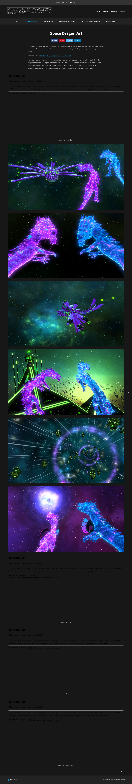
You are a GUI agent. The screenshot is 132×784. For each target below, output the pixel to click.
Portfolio (105, 11)
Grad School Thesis (67, 21)
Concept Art (111, 21)
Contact (122, 11)
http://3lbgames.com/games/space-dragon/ (55, 56)
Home (98, 11)
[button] (124, 772)
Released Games (30, 21)
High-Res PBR (48, 21)
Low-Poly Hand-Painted (90, 21)
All (17, 21)
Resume (114, 11)
